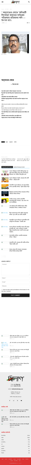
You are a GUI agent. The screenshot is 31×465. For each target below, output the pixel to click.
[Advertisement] (15, 66)
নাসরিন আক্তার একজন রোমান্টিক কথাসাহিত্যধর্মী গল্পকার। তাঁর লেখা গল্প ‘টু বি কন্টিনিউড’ (18, 200)
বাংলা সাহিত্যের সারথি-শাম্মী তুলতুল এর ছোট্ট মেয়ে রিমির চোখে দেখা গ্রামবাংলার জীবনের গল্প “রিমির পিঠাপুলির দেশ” (18, 172)
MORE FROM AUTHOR (19, 167)
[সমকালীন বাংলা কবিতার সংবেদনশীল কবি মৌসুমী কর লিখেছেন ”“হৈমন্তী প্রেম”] (5, 221)
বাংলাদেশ (6, 459)
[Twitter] (17, 400)
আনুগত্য (7, 141)
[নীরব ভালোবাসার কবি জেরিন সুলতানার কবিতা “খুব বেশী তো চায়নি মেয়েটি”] (5, 214)
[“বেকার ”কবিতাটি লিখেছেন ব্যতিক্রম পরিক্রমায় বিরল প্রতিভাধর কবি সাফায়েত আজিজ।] (5, 365)
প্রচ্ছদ (2, 459)
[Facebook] (9, 400)
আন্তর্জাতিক (10, 459)
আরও (19, 460)
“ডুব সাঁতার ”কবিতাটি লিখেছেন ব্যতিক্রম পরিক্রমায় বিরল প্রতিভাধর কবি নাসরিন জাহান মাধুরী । (8, 160)
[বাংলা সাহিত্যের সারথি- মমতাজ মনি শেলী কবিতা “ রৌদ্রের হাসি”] (5, 179)
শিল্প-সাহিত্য (7, 9)
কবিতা (11, 9)
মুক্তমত (12, 460)
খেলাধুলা (14, 459)
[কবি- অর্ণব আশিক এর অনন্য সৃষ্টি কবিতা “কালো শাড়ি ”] (5, 345)
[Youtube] (21, 400)
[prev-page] (2, 256)
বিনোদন (23, 459)
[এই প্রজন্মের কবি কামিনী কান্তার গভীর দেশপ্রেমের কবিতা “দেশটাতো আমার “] (5, 207)
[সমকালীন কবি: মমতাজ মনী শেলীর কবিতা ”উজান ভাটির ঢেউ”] (5, 244)
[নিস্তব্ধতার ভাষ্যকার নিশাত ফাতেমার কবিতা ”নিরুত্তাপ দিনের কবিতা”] (5, 193)
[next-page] (5, 256)
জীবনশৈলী (27, 459)
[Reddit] (13, 400)
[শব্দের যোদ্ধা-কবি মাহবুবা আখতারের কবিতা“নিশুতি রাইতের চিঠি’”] (5, 250)
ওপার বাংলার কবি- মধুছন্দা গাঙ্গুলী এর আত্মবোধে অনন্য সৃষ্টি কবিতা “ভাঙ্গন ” (23, 159)
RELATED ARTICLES (7, 167)
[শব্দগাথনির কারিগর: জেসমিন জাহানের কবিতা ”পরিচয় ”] (5, 237)
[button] (2, 2)
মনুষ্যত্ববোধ (11, 141)
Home (2, 9)
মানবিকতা (15, 141)
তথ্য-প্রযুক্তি (19, 459)
